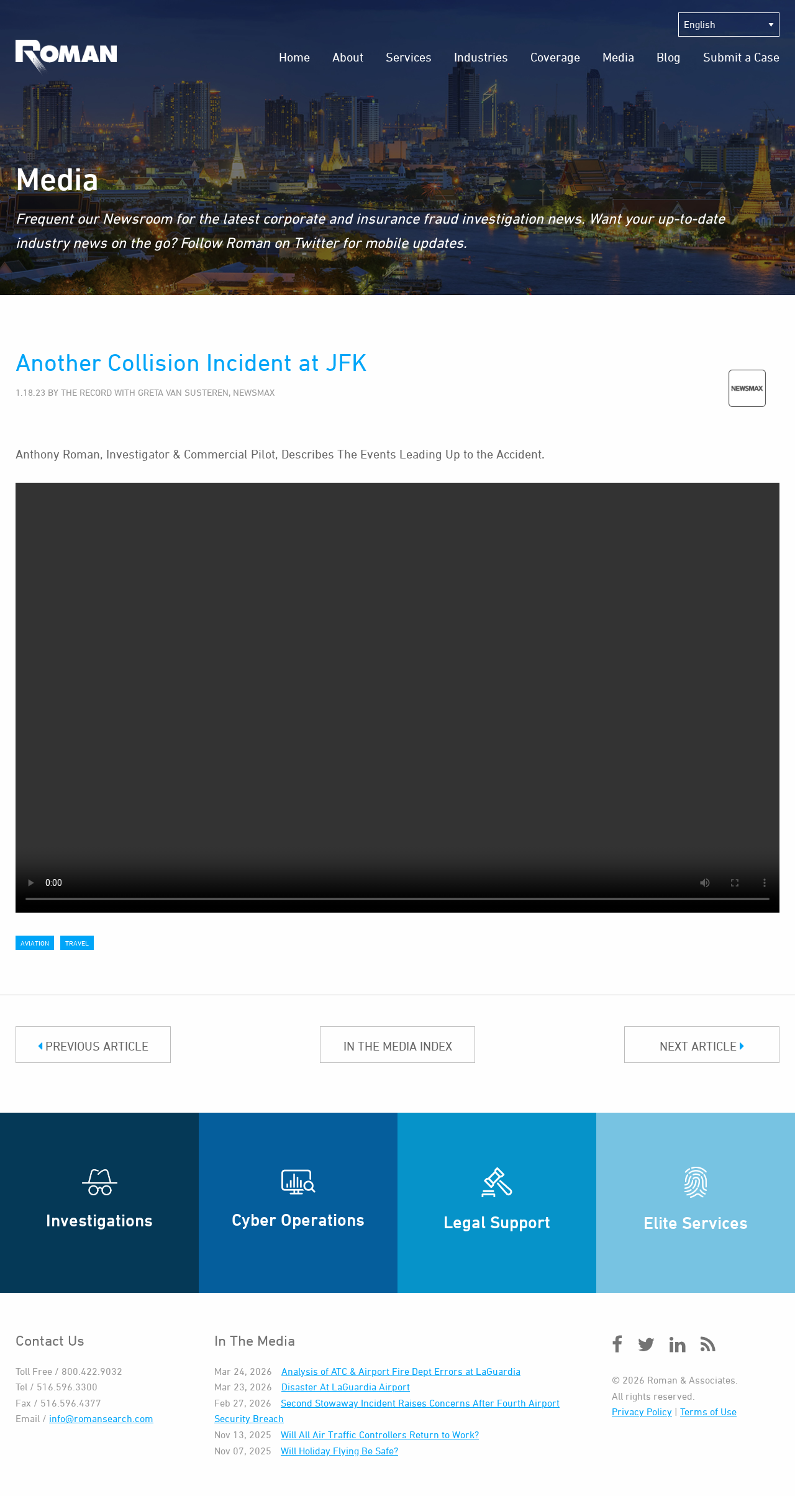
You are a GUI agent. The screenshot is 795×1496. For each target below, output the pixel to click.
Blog (668, 57)
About (347, 57)
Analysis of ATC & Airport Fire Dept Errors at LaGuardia (400, 1371)
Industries (481, 57)
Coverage (555, 57)
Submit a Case (741, 57)
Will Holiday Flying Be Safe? (339, 1450)
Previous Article (95, 1046)
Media (618, 57)
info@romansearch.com (101, 1418)
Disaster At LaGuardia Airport (345, 1386)
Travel (77, 943)
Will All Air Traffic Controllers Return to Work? (380, 1434)
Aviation (34, 943)
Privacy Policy (642, 1411)
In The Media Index (397, 1046)
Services (409, 57)
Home (294, 57)
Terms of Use (708, 1411)
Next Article (700, 1046)
